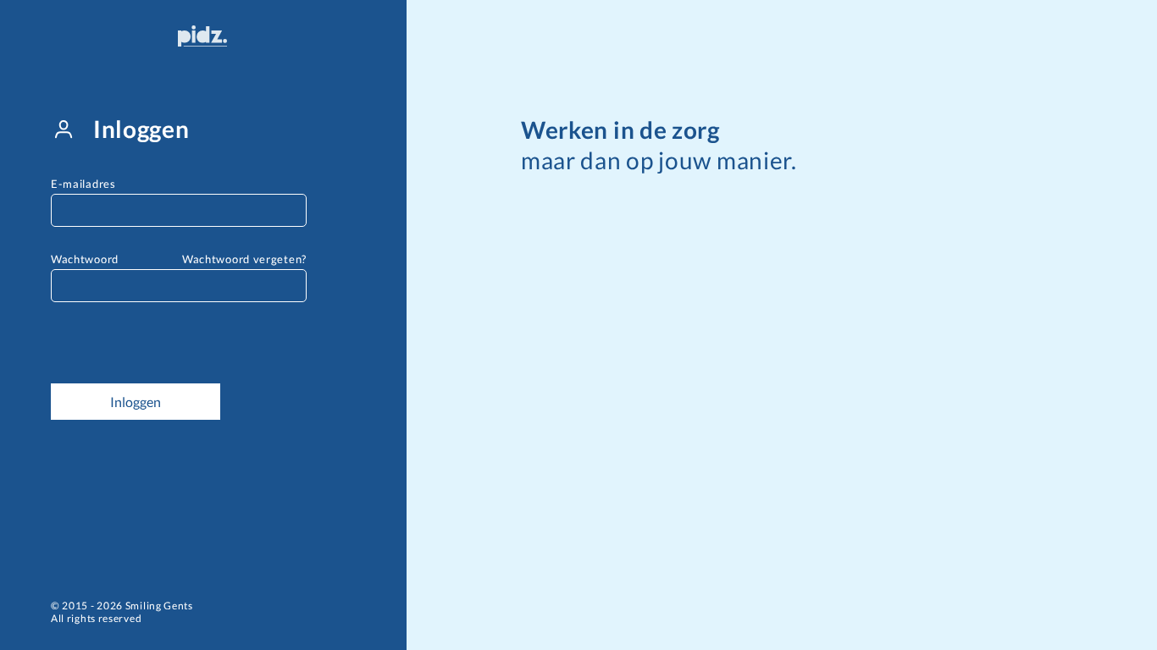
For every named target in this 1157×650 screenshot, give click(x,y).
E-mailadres (83, 183)
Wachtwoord (85, 259)
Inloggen (135, 402)
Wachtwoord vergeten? (244, 259)
